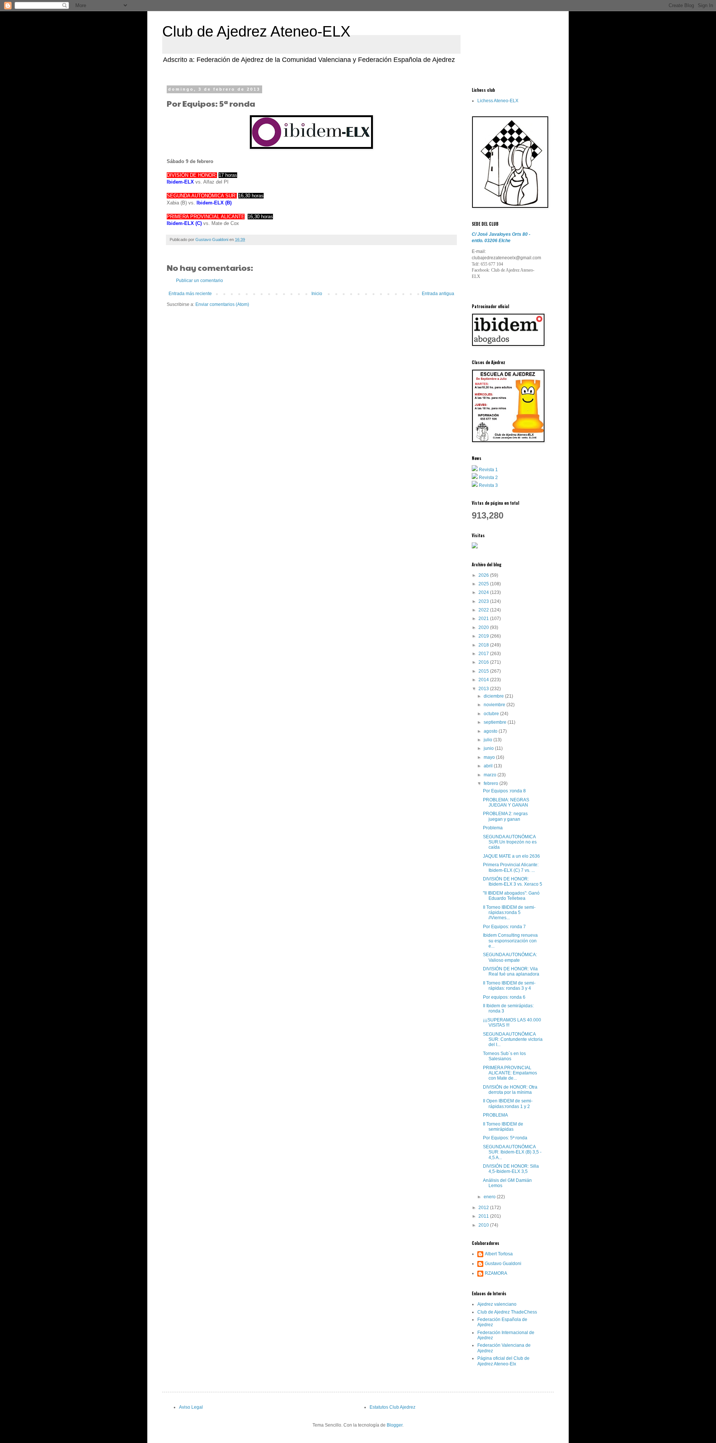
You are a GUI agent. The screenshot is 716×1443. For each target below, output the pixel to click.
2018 (484, 645)
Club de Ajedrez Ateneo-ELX (256, 31)
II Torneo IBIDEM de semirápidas (503, 1126)
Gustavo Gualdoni (503, 1263)
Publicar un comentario (199, 280)
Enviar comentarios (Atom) (222, 304)
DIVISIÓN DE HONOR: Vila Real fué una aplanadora (511, 971)
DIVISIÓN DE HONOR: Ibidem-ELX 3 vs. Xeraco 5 (512, 881)
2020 (484, 627)
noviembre (495, 704)
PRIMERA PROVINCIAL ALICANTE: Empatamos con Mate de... (510, 1073)
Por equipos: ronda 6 (504, 997)
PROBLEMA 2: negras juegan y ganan (505, 816)
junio (489, 748)
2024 (484, 592)
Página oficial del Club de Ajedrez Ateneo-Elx (503, 1361)
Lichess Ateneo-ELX (497, 100)
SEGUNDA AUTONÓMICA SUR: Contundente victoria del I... (513, 1040)
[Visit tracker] (475, 547)
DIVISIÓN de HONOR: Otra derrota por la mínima (510, 1089)
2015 (484, 671)
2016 (484, 662)
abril (489, 766)
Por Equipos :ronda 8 (504, 791)
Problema (493, 827)
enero (490, 1196)
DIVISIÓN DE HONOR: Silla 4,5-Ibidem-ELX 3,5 (511, 1169)
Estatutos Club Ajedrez (392, 1407)
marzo (490, 774)
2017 (484, 653)
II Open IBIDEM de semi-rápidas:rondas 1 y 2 (508, 1103)
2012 (484, 1207)
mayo (490, 757)
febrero (491, 783)
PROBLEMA (495, 1115)
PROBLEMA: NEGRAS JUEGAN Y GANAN (506, 802)
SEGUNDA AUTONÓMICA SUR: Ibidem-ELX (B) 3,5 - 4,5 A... (512, 1152)
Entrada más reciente (190, 293)
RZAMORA (496, 1273)
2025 (484, 583)
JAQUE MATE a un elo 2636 (511, 856)
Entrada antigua (438, 293)
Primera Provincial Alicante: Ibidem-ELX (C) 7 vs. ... (510, 867)
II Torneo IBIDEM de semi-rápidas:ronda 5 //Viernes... (509, 913)
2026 (484, 575)
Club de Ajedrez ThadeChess (507, 1312)
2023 (484, 601)
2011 (484, 1216)
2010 (484, 1225)
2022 (484, 610)
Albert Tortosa (499, 1253)
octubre (492, 713)
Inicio (316, 293)
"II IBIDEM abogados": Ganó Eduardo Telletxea (511, 895)
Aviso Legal (191, 1407)
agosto (491, 731)
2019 (484, 636)
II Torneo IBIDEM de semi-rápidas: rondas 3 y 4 (509, 985)
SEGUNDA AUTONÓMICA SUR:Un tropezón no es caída (510, 842)
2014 (484, 679)
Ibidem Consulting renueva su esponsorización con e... (510, 941)
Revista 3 (488, 485)
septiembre (496, 722)
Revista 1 (488, 469)
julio (488, 739)
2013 (484, 688)
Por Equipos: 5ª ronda (505, 1137)
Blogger (394, 1425)
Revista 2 (488, 477)
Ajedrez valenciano (496, 1304)
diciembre (494, 696)
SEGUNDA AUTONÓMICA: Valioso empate (510, 957)
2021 (484, 618)
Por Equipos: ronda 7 (504, 926)
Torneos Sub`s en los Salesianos (504, 1056)
